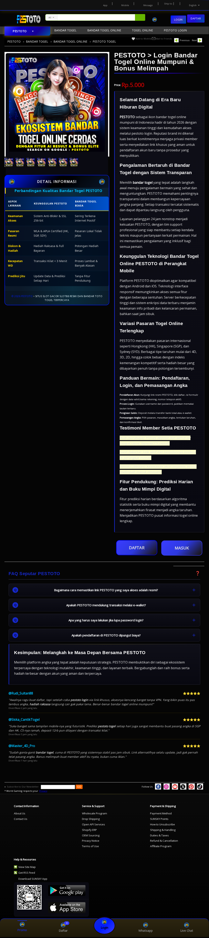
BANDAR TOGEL (37, 41)
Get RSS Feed (26, 872)
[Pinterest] (192, 786)
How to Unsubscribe (162, 824)
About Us (19, 813)
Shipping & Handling (163, 830)
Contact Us (20, 819)
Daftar (196, 19)
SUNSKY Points (159, 819)
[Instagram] (167, 786)
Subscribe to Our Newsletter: (23, 786)
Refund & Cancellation (164, 840)
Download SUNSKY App (32, 879)
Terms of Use (90, 846)
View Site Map (27, 867)
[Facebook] (158, 786)
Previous (184, 40)
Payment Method (161, 813)
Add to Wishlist (144, 38)
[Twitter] (183, 786)
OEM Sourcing (91, 835)
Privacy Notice (90, 840)
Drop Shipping (91, 819)
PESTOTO (14, 41)
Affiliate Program (160, 846)
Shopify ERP (89, 830)
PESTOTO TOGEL (104, 41)
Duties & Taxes (159, 835)
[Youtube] (175, 786)
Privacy (43, 790)
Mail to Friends (164, 38)
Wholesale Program (94, 813)
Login (178, 19)
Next (194, 40)
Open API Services (93, 824)
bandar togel (143, 182)
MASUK (182, 548)
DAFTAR (136, 546)
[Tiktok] (200, 786)
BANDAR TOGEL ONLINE (70, 41)
